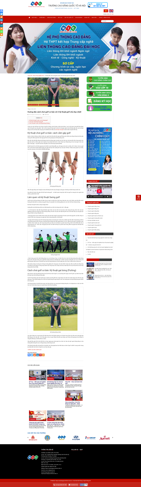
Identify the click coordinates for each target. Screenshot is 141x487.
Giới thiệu (34, 17)
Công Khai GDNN (51, 17)
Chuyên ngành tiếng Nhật (93, 211)
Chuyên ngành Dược (92, 227)
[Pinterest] (40, 355)
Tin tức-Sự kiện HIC (54, 104)
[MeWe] (1, 25)
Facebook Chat (74, 484)
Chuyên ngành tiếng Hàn (93, 213)
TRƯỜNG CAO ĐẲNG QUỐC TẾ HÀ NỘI (67, 5)
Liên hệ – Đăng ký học (104, 17)
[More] (43, 355)
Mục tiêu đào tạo (91, 251)
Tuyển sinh (42, 17)
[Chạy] (88, 196)
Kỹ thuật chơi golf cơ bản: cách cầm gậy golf (38, 120)
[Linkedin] (37, 355)
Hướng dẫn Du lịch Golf (32, 104)
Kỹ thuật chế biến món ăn (93, 220)
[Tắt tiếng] (107, 196)
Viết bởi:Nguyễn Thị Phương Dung (35, 114)
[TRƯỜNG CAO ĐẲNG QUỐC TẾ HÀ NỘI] (29, 17)
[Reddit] (34, 355)
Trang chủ (30, 75)
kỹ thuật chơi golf (60, 129)
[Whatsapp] (1, 31)
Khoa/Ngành (78, 17)
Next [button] (139, 48)
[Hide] (0, 37)
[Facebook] (29, 355)
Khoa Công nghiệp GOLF (38, 75)
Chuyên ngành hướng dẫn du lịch (95, 218)
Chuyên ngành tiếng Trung (94, 206)
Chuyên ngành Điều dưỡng (94, 229)
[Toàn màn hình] (110, 196)
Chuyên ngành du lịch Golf (93, 222)
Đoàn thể (86, 17)
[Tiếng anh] (111, 10)
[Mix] (1, 28)
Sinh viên (94, 17)
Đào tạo (60, 17)
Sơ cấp (89, 254)
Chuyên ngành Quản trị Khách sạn (95, 215)
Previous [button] (2, 48)
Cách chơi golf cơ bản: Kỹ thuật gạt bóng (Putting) (39, 123)
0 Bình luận (46, 114)
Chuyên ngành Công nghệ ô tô (94, 225)
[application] (99, 191)
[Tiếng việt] (106, 10)
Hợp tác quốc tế (68, 17)
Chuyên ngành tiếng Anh (93, 208)
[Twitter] (32, 355)
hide (41, 117)
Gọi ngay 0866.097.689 (61, 484)
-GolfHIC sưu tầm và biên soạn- (35, 349)
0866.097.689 (110, 14)
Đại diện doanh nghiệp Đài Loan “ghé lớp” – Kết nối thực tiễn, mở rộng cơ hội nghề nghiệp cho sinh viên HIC (103, 270)
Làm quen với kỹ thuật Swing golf (35, 121)
